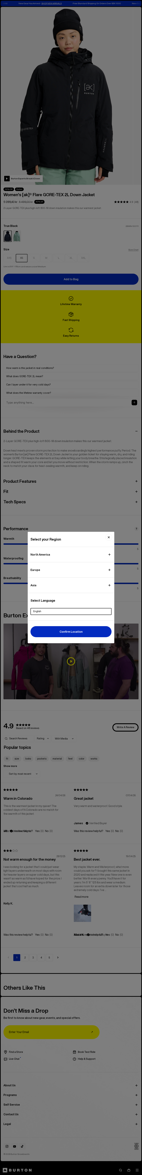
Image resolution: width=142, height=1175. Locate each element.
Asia (33, 585)
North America (40, 554)
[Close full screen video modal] (108, 537)
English (37, 611)
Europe (35, 570)
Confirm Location (71, 631)
